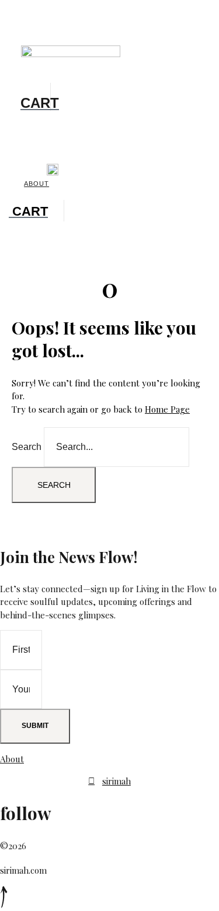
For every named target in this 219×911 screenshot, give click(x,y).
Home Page (167, 409)
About (36, 183)
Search (26, 447)
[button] (31, 33)
